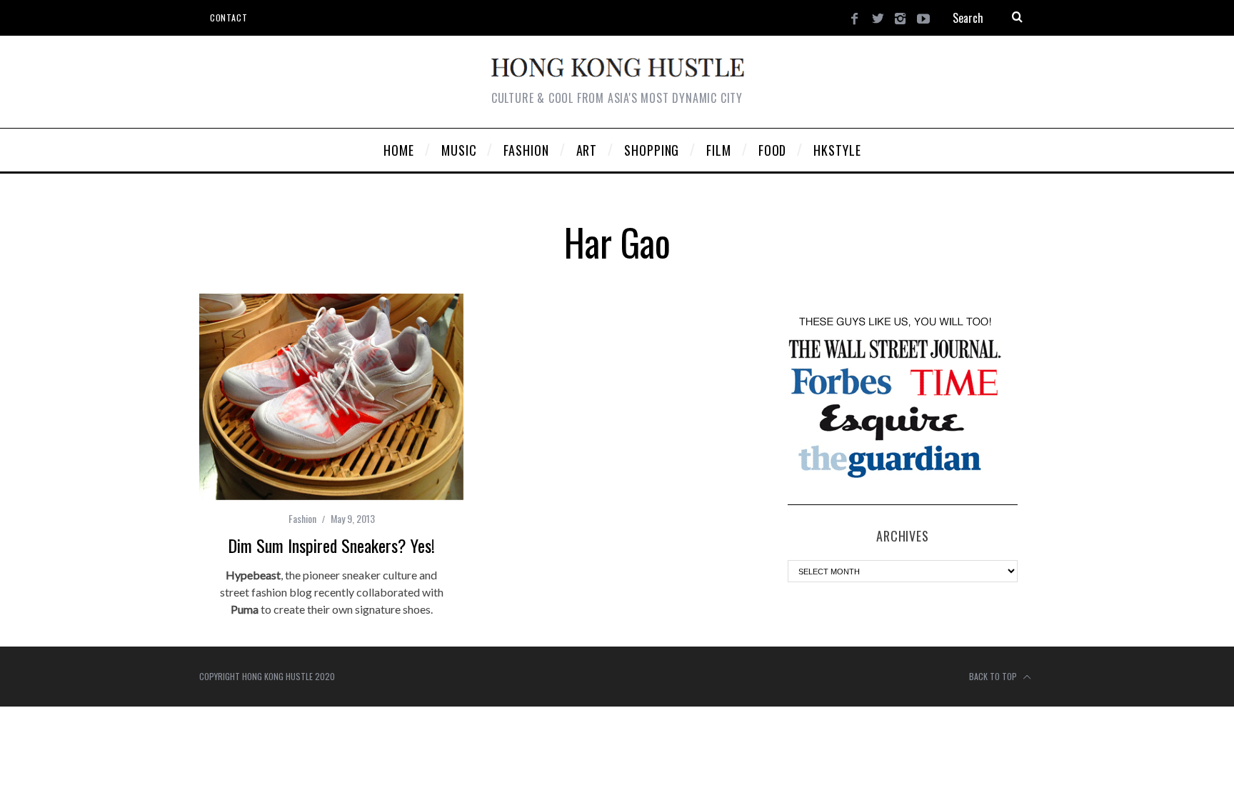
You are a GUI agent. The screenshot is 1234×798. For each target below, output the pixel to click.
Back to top (994, 676)
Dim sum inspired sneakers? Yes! (331, 545)
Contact (228, 17)
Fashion (302, 518)
